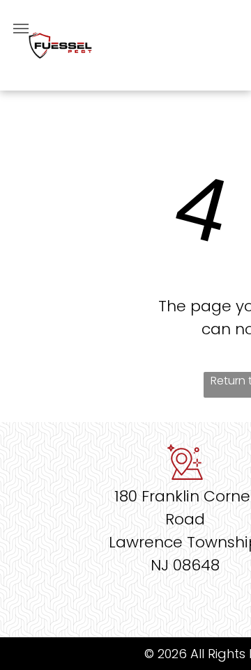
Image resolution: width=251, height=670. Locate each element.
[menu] (21, 28)
